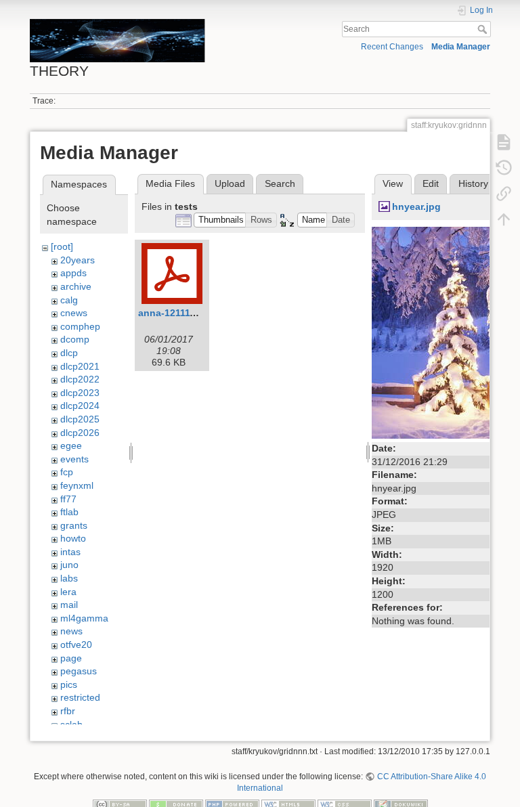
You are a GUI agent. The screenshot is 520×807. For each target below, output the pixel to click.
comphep (80, 326)
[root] (62, 246)
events (74, 459)
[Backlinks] (503, 193)
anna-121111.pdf (175, 312)
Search (483, 29)
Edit (430, 183)
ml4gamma (84, 618)
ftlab (69, 511)
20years (77, 260)
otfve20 (76, 644)
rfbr (67, 710)
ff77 (68, 499)
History (473, 183)
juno (69, 564)
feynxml (76, 485)
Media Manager (460, 46)
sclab (71, 724)
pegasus (78, 671)
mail (69, 604)
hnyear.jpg (416, 206)
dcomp (74, 339)
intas (70, 551)
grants (73, 525)
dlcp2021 (80, 366)
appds (73, 272)
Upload (230, 183)
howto (73, 538)
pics (68, 684)
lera (68, 591)
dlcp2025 (80, 419)
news (71, 631)
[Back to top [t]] (503, 219)
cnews (73, 312)
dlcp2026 (80, 432)
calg (69, 300)
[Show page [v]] (503, 141)
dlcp (69, 352)
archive (75, 286)
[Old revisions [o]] (503, 167)
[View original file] (443, 331)
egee (71, 445)
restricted (80, 697)
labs (69, 578)
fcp (66, 471)
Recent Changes (392, 46)
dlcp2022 (80, 379)
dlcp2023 (80, 392)
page (71, 658)
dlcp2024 (80, 405)
